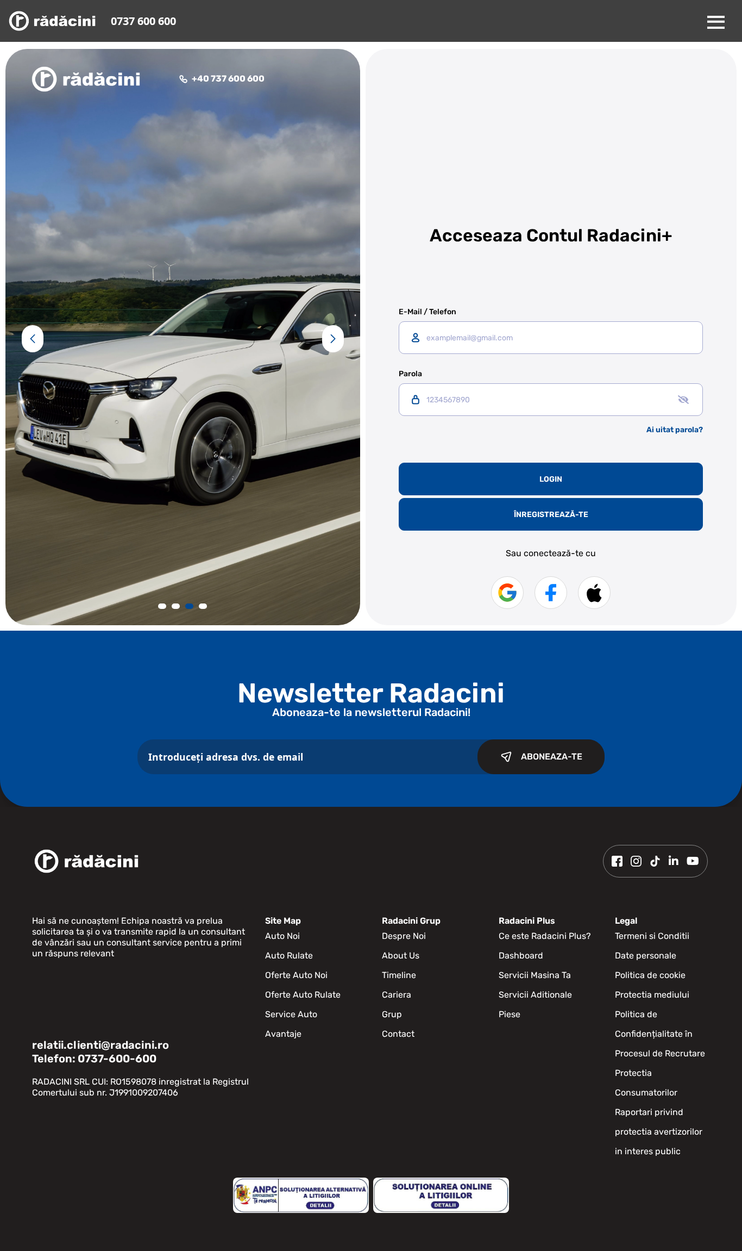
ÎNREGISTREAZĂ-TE (551, 514)
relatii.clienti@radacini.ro (100, 1044)
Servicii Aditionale (535, 994)
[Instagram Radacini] (636, 861)
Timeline (399, 975)
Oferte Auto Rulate (303, 994)
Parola (410, 374)
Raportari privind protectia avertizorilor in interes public (658, 1131)
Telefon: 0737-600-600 (94, 1058)
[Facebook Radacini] (617, 861)
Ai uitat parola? (674, 429)
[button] (32, 338)
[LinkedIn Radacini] (673, 861)
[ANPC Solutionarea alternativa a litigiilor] (301, 1195)
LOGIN (550, 479)
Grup (392, 1014)
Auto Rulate (289, 955)
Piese (509, 1014)
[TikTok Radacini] (655, 861)
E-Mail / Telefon (427, 312)
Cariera (396, 994)
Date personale (645, 955)
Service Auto (291, 1014)
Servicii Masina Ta (535, 975)
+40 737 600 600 (228, 78)
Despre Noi (404, 936)
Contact (398, 1034)
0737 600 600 (143, 21)
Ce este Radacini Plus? (545, 936)
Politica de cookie (650, 975)
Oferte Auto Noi (296, 975)
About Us (400, 955)
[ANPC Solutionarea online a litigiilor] (441, 1195)
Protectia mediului (652, 994)
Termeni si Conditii (652, 936)
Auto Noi (282, 936)
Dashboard (521, 955)
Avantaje (283, 1034)
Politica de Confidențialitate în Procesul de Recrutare (660, 1034)
